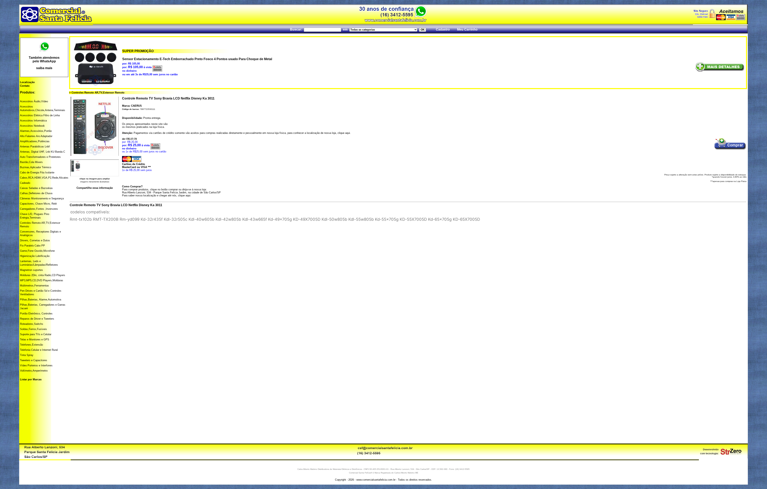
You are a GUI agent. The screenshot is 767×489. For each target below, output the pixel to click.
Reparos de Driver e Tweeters (37, 318)
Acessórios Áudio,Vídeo (34, 101)
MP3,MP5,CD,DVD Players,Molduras (41, 280)
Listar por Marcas (31, 379)
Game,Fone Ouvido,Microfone (37, 250)
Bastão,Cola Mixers (31, 162)
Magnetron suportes (31, 269)
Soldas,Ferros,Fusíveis (33, 329)
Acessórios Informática (33, 120)
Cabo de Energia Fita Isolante (37, 172)
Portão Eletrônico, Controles (36, 313)
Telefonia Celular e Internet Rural (39, 349)
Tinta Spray (26, 355)
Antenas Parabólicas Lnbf (35, 146)
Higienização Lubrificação (35, 255)
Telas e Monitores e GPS (34, 339)
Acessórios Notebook (32, 125)
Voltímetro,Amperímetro (34, 370)
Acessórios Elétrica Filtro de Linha (40, 115)
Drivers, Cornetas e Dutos (35, 240)
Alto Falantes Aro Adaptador (36, 136)
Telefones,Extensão (31, 344)
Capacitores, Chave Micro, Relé (38, 203)
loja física (158, 126)
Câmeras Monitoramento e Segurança (42, 198)
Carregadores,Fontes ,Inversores (39, 208)
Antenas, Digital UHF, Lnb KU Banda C (42, 151)
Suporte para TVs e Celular (35, 334)
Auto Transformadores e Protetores (40, 156)
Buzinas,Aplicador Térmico (35, 167)
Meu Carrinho (467, 29)
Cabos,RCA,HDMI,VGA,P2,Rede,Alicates (44, 177)
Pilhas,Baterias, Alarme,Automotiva (40, 299)
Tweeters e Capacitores (33, 360)
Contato (25, 85)
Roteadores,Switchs (31, 323)
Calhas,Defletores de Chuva (36, 193)
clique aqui (344, 132)
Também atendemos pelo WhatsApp (44, 59)
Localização (27, 82)
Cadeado (25, 182)
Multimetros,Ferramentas (34, 285)
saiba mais (44, 68)
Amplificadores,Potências (35, 141)
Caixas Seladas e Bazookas (36, 188)
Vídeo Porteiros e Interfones (36, 365)
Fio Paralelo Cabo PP (32, 245)
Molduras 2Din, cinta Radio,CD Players (42, 275)
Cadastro (443, 29)
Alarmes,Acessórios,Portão (36, 130)
